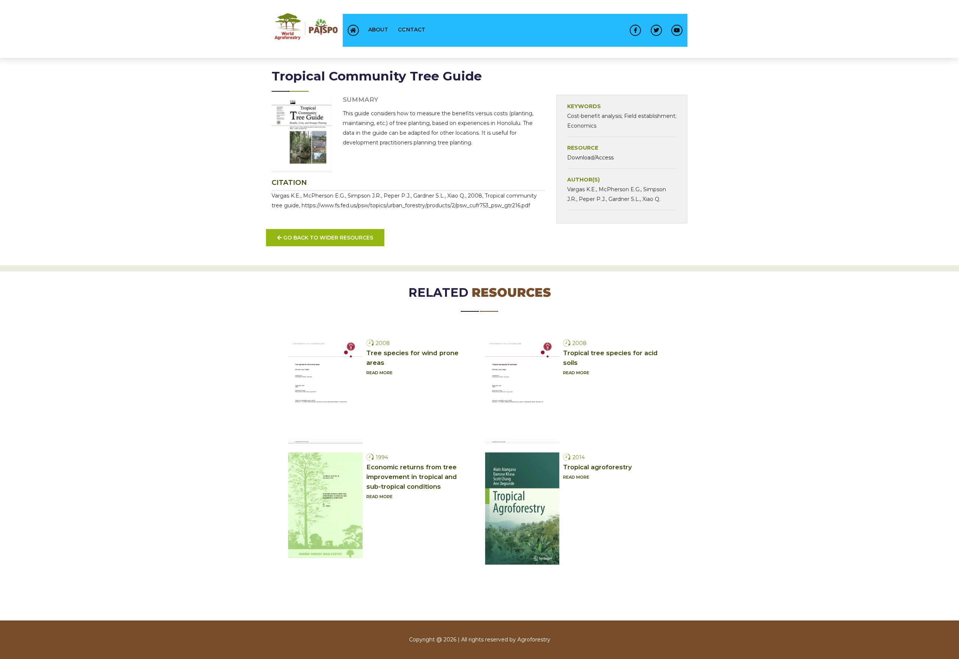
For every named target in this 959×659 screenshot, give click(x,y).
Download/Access (590, 157)
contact (411, 29)
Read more (379, 372)
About (378, 29)
